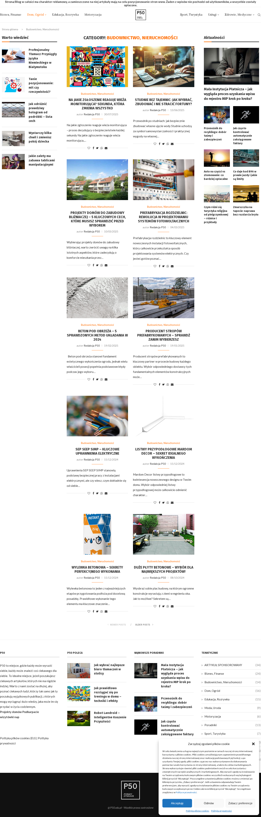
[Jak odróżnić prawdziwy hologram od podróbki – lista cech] (13, 109)
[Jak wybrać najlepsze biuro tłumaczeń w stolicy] (78, 670)
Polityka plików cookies (197, 810)
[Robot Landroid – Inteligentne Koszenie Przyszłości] (78, 718)
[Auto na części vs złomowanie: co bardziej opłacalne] (217, 158)
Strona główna (10, 29)
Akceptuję (177, 803)
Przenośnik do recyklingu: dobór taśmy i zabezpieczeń (215, 134)
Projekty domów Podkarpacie (19, 712)
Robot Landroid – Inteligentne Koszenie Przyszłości (110, 717)
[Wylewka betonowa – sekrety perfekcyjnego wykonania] (97, 534)
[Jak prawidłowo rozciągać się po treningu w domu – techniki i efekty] (78, 693)
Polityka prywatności (221, 810)
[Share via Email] (106, 148)
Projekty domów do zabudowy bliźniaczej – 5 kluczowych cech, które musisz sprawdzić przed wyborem (97, 219)
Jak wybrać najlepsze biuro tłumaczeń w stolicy (109, 669)
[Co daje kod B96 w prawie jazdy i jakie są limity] (246, 158)
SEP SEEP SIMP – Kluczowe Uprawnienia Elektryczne (97, 451)
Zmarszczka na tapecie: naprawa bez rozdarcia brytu (245, 211)
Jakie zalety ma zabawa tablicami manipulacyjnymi (42, 160)
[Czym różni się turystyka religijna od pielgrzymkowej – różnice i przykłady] (217, 194)
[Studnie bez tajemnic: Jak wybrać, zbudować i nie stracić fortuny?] (163, 66)
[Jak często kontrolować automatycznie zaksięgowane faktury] (246, 114)
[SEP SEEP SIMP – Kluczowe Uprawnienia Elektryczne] (97, 416)
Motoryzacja (92, 14)
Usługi (212, 14)
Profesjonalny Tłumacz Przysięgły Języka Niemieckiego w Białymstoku (43, 58)
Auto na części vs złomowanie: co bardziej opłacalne (216, 175)
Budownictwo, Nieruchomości (97, 93)
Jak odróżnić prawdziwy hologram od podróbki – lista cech (40, 112)
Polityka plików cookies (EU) (18, 738)
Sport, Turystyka (191, 14)
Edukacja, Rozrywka (65, 14)
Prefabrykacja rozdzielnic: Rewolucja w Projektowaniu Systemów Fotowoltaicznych (163, 217)
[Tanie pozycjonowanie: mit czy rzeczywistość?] (13, 84)
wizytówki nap (9, 717)
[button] (253, 744)
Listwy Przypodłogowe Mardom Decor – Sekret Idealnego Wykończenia (163, 453)
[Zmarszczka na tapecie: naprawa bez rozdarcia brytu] (246, 194)
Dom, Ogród (35, 14)
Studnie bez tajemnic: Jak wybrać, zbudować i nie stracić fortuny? (163, 102)
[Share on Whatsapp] (102, 148)
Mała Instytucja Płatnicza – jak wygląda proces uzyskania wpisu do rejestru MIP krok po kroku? (229, 94)
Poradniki (232, 725)
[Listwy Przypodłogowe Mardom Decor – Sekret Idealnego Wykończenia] (163, 416)
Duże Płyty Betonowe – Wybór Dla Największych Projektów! (163, 569)
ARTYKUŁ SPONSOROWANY (232, 665)
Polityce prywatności (186, 792)
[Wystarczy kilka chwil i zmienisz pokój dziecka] (13, 138)
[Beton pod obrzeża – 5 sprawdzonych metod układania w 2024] (97, 297)
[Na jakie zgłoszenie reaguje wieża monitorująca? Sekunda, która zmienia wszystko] (97, 66)
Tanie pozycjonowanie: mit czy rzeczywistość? (41, 85)
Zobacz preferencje (240, 803)
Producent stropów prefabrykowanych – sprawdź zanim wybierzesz (163, 335)
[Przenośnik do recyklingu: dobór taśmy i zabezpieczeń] (217, 114)
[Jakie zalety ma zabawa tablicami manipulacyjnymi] (13, 161)
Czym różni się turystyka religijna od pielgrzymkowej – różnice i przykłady (216, 215)
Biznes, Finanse (10, 14)
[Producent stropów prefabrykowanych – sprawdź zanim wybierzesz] (163, 297)
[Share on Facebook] (93, 148)
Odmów (209, 803)
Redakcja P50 (92, 114)
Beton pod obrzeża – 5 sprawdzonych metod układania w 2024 (97, 335)
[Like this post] (89, 148)
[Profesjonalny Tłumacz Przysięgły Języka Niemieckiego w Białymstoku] (13, 55)
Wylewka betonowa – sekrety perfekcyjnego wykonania (97, 569)
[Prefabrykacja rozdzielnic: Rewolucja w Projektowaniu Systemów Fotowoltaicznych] (163, 179)
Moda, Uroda (232, 708)
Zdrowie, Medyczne (238, 14)
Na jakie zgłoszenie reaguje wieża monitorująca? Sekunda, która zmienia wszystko (97, 104)
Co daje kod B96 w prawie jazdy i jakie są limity (245, 175)
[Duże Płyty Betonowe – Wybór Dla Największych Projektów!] (163, 534)
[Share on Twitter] (97, 148)
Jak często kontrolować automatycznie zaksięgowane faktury (242, 136)
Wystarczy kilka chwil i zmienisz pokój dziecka (40, 137)
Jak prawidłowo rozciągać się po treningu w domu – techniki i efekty (107, 694)
